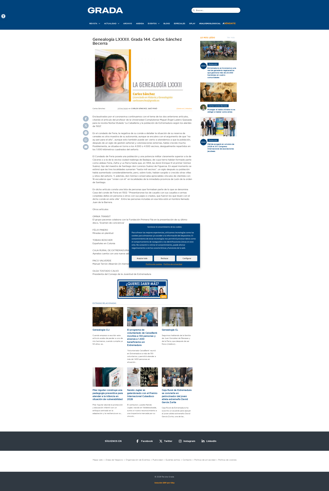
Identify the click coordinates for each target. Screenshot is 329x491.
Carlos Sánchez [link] (139, 108)
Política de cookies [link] (154, 264)
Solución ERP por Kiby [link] (164, 483)
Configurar (187, 258)
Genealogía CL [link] (170, 329)
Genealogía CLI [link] (101, 329)
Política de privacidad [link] (172, 264)
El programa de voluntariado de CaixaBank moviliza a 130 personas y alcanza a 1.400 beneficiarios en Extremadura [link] (142, 337)
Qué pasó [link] (152, 108)
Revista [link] (93, 23)
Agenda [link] (140, 23)
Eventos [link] (152, 23)
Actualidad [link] (110, 23)
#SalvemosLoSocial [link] (210, 23)
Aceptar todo (142, 258)
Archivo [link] (127, 23)
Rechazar (164, 258)
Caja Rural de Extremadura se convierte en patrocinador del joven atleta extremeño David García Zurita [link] (177, 396)
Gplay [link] (192, 23)
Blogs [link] (166, 23)
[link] (3, 16)
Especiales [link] (179, 23)
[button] (86, 119)
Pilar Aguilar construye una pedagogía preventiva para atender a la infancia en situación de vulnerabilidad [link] (108, 395)
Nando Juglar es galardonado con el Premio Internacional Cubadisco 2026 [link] (142, 395)
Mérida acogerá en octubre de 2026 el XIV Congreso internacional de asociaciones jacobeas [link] (220, 147)
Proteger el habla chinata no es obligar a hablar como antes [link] (221, 110)
